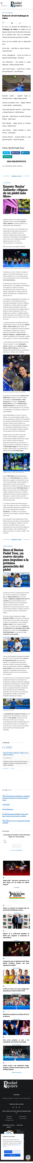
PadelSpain (9, 747)
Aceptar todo (12, 1155)
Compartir (12, 768)
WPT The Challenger (8, 12)
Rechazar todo (8, 1151)
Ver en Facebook (5, 768)
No (5, 842)
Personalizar (16, 1151)
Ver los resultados (16, 850)
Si (5, 840)
